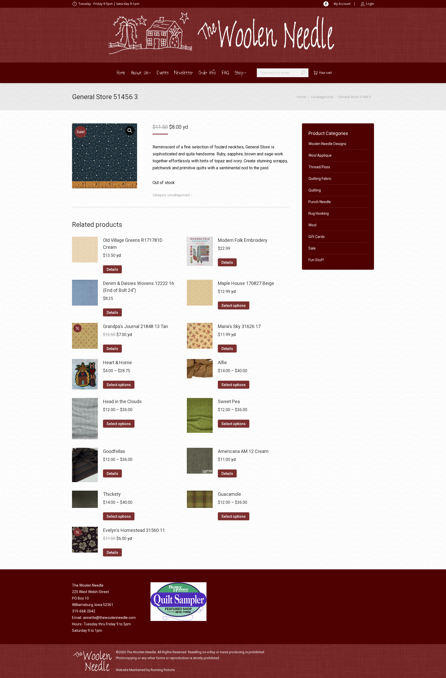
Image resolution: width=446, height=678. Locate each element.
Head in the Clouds (122, 401)
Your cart (325, 73)
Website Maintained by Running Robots (145, 670)
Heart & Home (117, 362)
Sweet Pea (229, 401)
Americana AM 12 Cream (243, 451)
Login (370, 4)
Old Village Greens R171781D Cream (132, 243)
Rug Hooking (318, 213)
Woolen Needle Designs (327, 144)
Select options (233, 306)
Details (112, 269)
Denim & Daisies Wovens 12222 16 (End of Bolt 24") (138, 287)
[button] (129, 130)
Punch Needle (319, 202)
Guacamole (229, 494)
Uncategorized (179, 195)
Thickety (112, 494)
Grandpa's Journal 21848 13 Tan (135, 326)
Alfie (222, 362)
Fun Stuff (316, 260)
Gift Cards (316, 237)
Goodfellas (114, 451)
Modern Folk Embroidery (242, 240)
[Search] (303, 72)
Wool (312, 225)
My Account (342, 4)
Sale (312, 248)
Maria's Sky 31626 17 (239, 326)
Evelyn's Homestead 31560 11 (134, 530)
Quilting (314, 190)
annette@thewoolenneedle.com (109, 618)
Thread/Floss (319, 167)
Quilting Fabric (319, 179)
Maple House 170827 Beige (246, 283)
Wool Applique (320, 155)
